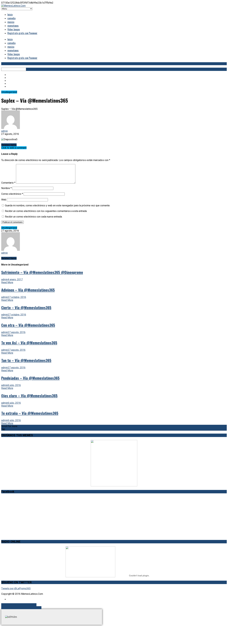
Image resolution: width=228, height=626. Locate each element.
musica (10, 22)
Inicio (10, 14)
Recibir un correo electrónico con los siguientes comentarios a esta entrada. (46, 211)
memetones (13, 26)
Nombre (6, 188)
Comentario (8, 182)
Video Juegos (13, 29)
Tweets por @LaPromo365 (16, 588)
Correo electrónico (12, 193)
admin (4, 131)
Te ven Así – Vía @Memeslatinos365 (21, 607)
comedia (11, 18)
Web (3, 199)
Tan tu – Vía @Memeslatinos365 (18, 604)
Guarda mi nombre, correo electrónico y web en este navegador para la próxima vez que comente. (57, 205)
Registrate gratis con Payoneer (22, 33)
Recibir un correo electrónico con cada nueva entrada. (33, 216)
